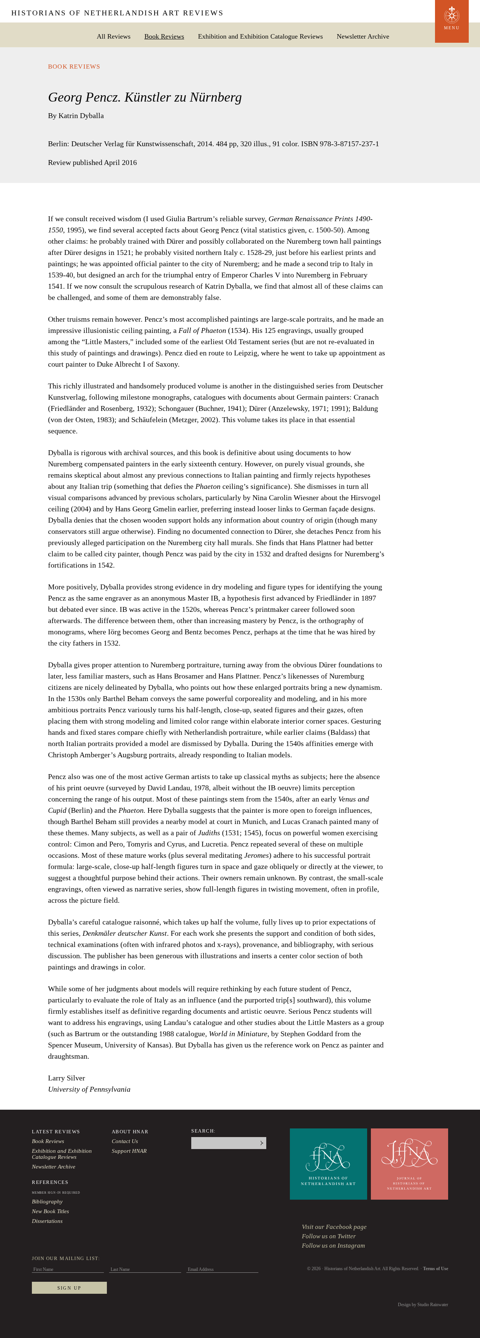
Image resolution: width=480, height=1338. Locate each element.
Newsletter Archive (363, 36)
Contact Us (125, 1141)
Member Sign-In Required (56, 1192)
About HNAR (130, 1131)
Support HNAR (129, 1151)
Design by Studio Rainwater (423, 1304)
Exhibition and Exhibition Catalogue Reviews (260, 36)
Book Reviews (164, 36)
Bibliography (47, 1202)
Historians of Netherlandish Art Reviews (117, 12)
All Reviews (113, 36)
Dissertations (47, 1221)
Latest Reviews (56, 1131)
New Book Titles (50, 1211)
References (50, 1182)
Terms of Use (435, 1268)
